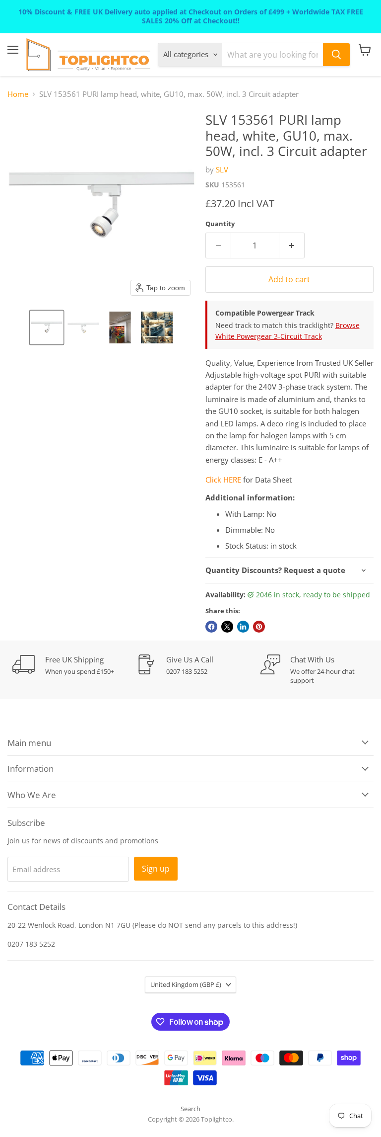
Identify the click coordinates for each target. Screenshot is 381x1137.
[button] (47, 327)
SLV (222, 169)
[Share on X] (227, 627)
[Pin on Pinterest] (259, 627)
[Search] (336, 54)
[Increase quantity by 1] (292, 245)
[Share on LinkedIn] (243, 627)
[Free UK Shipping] (74, 665)
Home (17, 94)
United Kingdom (185, 984)
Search (190, 1108)
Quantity (220, 224)
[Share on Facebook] (211, 627)
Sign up (156, 868)
